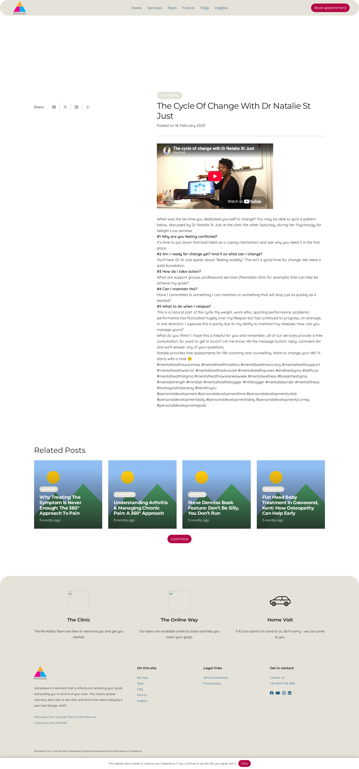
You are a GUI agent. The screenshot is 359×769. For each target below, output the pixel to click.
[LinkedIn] (289, 693)
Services (142, 677)
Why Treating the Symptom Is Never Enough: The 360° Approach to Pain (60, 505)
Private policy (212, 683)
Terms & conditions (215, 677)
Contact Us (277, 677)
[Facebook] (272, 693)
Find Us (142, 695)
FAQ (140, 689)
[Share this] (54, 107)
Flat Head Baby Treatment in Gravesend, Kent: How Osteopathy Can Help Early (290, 505)
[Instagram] (284, 693)
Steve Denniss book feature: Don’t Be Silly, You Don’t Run (213, 508)
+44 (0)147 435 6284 (282, 683)
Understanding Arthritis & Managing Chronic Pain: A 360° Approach (141, 508)
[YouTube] (278, 693)
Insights (142, 700)
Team (140, 683)
